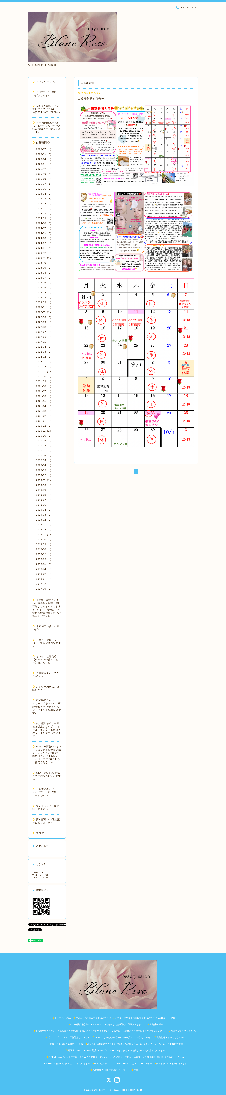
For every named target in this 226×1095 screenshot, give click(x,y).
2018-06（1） (44, 559)
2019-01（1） (44, 524)
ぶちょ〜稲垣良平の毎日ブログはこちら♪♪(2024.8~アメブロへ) (46, 109)
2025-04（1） (44, 193)
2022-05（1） (44, 341)
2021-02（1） (44, 416)
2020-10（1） (44, 435)
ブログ (40, 833)
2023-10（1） (44, 262)
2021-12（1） (44, 366)
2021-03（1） (44, 411)
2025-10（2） (44, 174)
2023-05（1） (44, 287)
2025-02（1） (44, 203)
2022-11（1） (44, 312)
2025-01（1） (44, 208)
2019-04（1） (44, 509)
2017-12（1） (44, 583)
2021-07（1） (44, 391)
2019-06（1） (44, 504)
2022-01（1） (44, 361)
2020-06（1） (44, 455)
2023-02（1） (44, 302)
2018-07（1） (44, 554)
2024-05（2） (44, 233)
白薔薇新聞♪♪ (44, 142)
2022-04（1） (44, 346)
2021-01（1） (44, 420)
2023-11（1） (44, 257)
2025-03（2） (44, 198)
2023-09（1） (44, 267)
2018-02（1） (44, 574)
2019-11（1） (44, 480)
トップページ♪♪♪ (45, 81)
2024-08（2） (44, 223)
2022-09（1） (44, 322)
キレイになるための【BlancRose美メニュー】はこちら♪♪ (45, 659)
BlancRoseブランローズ (103, 1090)
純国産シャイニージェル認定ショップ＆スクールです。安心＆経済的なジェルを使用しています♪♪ (46, 729)
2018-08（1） (44, 549)
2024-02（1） (44, 243)
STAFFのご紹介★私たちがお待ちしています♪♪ (46, 776)
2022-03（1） (44, 351)
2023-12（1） (44, 253)
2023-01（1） (44, 307)
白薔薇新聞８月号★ (91, 98)
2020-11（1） (44, 430)
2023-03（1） (44, 297)
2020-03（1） (44, 470)
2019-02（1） (44, 519)
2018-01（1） (44, 578)
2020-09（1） (44, 440)
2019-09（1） (44, 490)
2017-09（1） (44, 588)
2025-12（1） (44, 169)
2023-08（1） (44, 272)
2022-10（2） (44, 317)
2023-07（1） (44, 277)
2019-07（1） (44, 499)
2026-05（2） (44, 154)
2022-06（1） (44, 336)
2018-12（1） (44, 529)
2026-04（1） (44, 159)
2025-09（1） (44, 178)
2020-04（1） (44, 465)
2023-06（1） (44, 282)
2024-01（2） (44, 248)
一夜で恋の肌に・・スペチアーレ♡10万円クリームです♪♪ (46, 792)
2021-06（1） (44, 396)
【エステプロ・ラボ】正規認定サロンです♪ (46, 643)
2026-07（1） (44, 149)
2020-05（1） (44, 460)
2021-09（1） (44, 381)
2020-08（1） (44, 445)
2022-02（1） (44, 356)
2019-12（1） (44, 475)
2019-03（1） (44, 514)
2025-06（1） (44, 188)
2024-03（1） (44, 238)
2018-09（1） (44, 544)
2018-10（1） (44, 539)
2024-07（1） (44, 228)
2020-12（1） (44, 425)
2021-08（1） (44, 386)
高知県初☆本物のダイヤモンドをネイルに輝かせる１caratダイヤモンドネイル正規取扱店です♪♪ (46, 706)
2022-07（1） (44, 332)
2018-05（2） (44, 564)
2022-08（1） (44, 327)
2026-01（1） (44, 164)
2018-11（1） (44, 534)
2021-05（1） (44, 401)
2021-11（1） (44, 371)
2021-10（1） (44, 376)
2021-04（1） (44, 406)
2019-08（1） (44, 495)
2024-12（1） (44, 213)
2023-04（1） (44, 292)
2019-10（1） (44, 485)
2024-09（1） (44, 218)
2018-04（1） (44, 569)
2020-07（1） (44, 450)
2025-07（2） (44, 183)
